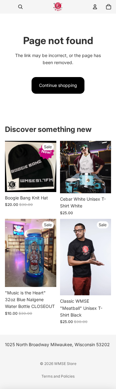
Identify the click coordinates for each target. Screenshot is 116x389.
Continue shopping (58, 85)
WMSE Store (65, 363)
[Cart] (108, 7)
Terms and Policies (58, 376)
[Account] (95, 7)
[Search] (20, 7)
